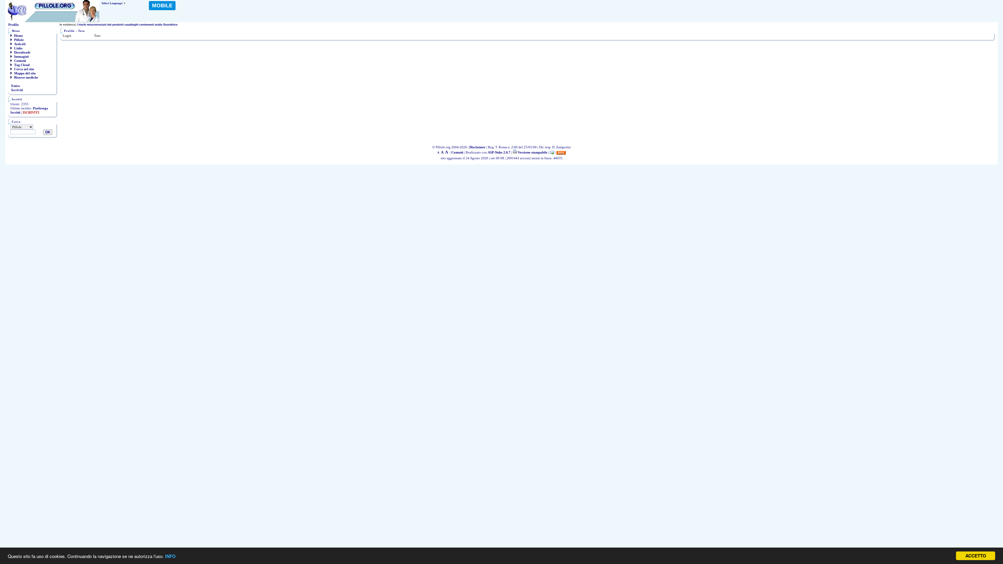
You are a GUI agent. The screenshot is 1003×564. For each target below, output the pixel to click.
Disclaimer (477, 147)
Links (17, 48)
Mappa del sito (24, 73)
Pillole (18, 40)
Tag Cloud (21, 65)
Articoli (19, 44)
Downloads (21, 52)
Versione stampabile (532, 152)
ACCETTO (975, 556)
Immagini (21, 56)
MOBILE (162, 5)
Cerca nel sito (23, 69)
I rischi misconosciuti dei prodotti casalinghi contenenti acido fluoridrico (119, 24)
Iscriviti (16, 90)
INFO (170, 556)
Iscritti (15, 112)
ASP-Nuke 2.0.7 (499, 152)
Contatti (19, 61)
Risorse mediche (25, 77)
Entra (15, 86)
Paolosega (40, 108)
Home (18, 36)
